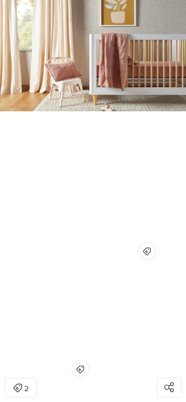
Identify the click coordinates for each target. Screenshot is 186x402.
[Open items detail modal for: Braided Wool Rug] (80, 369)
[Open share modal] (169, 387)
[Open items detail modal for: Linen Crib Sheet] (147, 251)
